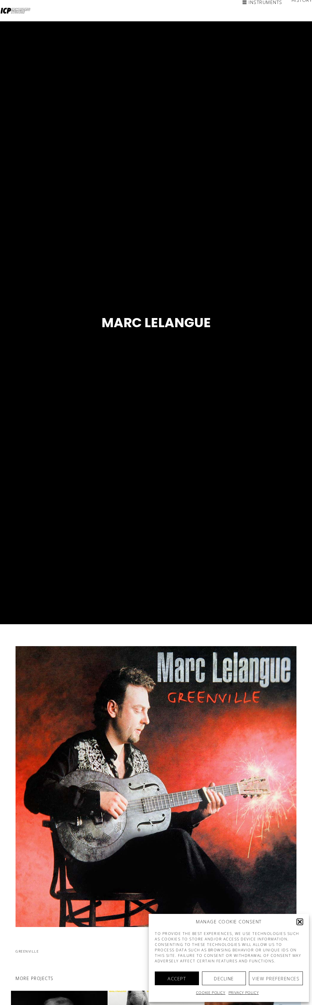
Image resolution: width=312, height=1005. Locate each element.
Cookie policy (210, 992)
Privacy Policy (244, 992)
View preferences (276, 978)
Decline (224, 978)
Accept (177, 978)
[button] (300, 922)
